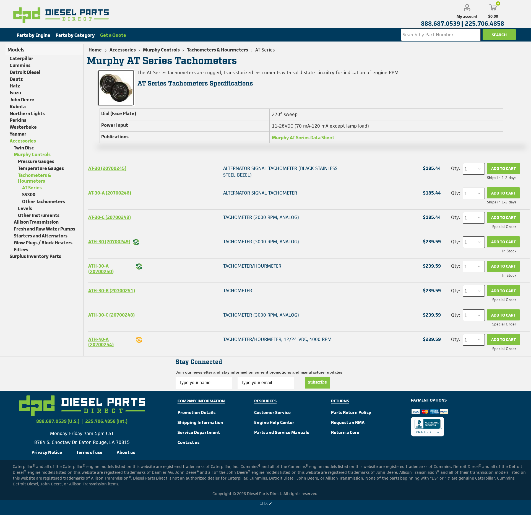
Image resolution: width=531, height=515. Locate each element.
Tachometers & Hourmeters (34, 178)
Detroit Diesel (25, 72)
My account (467, 16)
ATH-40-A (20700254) (101, 342)
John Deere (22, 100)
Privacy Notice (47, 452)
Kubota (18, 106)
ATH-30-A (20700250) (101, 268)
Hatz (15, 86)
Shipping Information (200, 422)
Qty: (455, 168)
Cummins (20, 65)
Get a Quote (113, 35)
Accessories (23, 141)
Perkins (18, 120)
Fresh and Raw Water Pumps (44, 229)
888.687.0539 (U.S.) (57, 421)
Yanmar (18, 134)
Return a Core (345, 432)
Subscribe (317, 382)
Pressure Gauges (36, 161)
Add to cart (503, 168)
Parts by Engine (33, 35)
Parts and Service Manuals (281, 432)
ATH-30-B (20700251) (111, 291)
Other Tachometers (43, 201)
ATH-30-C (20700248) (111, 315)
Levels (25, 208)
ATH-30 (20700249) (109, 242)
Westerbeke (23, 127)
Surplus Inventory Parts (35, 256)
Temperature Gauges (41, 168)
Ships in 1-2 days (501, 177)
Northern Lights (27, 113)
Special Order (504, 226)
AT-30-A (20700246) (109, 193)
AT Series (32, 188)
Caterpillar (21, 58)
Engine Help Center (274, 422)
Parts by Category (75, 35)
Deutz (16, 79)
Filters (21, 250)
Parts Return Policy (351, 412)
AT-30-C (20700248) (109, 217)
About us (126, 452)
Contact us (188, 442)
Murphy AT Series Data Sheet (303, 137)
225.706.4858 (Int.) (106, 421)
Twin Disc (24, 148)
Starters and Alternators (40, 236)
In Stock (509, 251)
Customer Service (272, 412)
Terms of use (89, 452)
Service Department (199, 432)
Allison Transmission (36, 222)
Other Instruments (38, 215)
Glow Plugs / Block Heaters (43, 243)
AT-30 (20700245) (107, 168)
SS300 (28, 194)
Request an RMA (348, 422)
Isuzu (15, 93)
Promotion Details (196, 412)
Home (95, 50)
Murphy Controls (32, 154)
